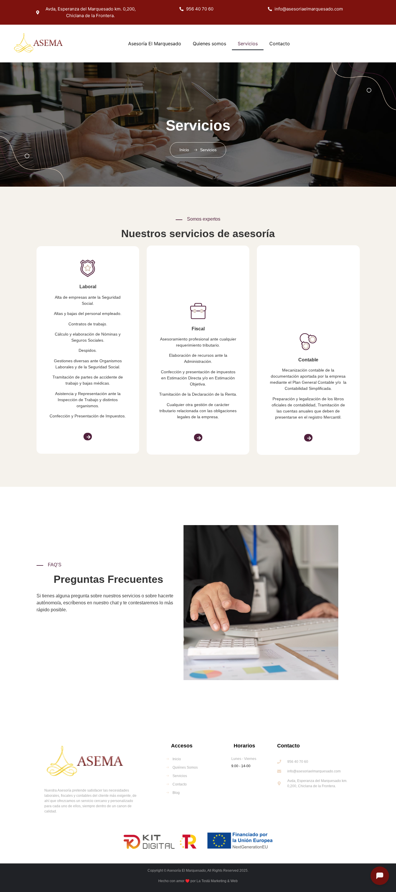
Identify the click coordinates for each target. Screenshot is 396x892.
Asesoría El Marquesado (154, 43)
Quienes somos (209, 43)
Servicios (248, 43)
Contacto (279, 43)
